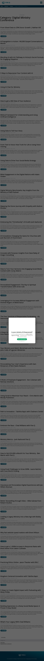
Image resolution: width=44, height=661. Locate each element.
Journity (33, 344)
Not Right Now (22, 341)
